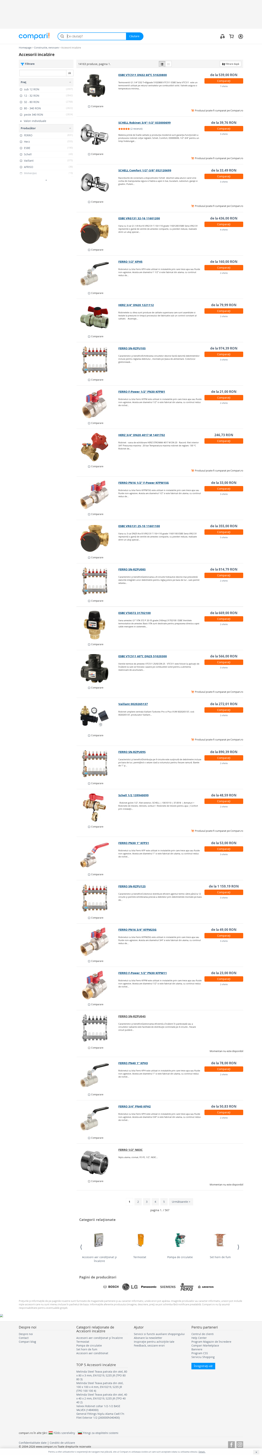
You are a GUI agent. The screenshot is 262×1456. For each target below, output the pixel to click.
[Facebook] (231, 1444)
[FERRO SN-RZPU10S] (97, 360)
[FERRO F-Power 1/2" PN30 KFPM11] (97, 985)
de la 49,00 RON (223, 929)
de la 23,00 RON (223, 973)
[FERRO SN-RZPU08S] (97, 581)
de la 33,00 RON (223, 482)
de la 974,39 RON (223, 348)
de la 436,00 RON (223, 218)
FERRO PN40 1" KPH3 (133, 1063)
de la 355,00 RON (223, 526)
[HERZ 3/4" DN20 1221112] (97, 317)
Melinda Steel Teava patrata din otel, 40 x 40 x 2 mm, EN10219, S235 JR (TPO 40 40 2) (101, 1398)
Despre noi (26, 1334)
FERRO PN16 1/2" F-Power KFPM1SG (143, 483)
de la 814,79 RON (223, 569)
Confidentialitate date (33, 1442)
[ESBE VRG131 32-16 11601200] (97, 230)
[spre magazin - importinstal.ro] (97, 1028)
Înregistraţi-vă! (203, 1366)
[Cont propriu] (240, 36)
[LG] (130, 1287)
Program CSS (199, 1353)
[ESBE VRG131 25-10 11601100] (97, 538)
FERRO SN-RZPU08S (132, 569)
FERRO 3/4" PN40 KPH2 (134, 1106)
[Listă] (162, 64)
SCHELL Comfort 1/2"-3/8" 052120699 (144, 170)
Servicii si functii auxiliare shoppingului (159, 1334)
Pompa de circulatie (180, 1257)
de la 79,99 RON (223, 305)
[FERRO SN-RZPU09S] (97, 764)
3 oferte (224, 133)
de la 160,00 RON (223, 261)
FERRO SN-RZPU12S (132, 886)
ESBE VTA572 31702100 (134, 613)
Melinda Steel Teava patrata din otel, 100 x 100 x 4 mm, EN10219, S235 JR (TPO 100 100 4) (99, 1387)
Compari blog (27, 1341)
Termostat (139, 1257)
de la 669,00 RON (223, 613)
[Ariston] (205, 1287)
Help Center (199, 1338)
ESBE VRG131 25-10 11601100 (139, 526)
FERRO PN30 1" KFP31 (133, 843)
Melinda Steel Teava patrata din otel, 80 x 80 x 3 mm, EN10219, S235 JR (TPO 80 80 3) (101, 1375)
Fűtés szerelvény (64, 1433)
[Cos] (231, 36)
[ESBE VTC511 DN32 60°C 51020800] (97, 87)
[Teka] (186, 1287)
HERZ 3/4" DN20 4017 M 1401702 (141, 435)
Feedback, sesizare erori (149, 1345)
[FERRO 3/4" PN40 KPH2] (97, 1118)
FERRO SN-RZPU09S (132, 752)
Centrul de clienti (202, 1334)
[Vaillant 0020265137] (97, 716)
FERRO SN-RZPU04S (132, 1016)
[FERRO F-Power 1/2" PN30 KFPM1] (97, 403)
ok (69, 73)
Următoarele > (181, 1201)
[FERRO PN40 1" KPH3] (97, 1075)
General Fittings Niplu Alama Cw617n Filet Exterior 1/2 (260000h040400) (100, 1415)
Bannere (196, 1349)
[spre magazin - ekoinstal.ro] (97, 447)
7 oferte (224, 86)
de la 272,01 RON (223, 704)
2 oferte (224, 272)
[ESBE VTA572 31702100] (97, 625)
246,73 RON (223, 435)
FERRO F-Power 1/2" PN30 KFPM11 (142, 973)
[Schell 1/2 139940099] (97, 807)
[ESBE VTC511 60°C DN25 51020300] (97, 668)
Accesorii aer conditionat (92, 1353)
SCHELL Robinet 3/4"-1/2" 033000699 (144, 123)
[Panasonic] (149, 1287)
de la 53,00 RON (223, 843)
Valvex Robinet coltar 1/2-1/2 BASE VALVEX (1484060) (98, 1408)
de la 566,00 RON (223, 656)
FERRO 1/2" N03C (130, 1150)
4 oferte (224, 229)
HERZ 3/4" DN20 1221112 (136, 305)
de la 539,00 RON (223, 75)
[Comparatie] (222, 36)
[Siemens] (167, 1287)
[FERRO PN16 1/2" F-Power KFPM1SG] (97, 494)
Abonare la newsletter (148, 1338)
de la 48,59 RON (223, 795)
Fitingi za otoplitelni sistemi (100, 1433)
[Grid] (168, 64)
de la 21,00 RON (223, 391)
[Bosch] (111, 1287)
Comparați (224, 81)
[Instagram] (239, 1444)
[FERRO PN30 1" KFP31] (97, 855)
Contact (24, 1338)
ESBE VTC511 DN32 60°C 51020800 (142, 75)
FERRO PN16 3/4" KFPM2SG (137, 930)
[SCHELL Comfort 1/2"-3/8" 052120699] (97, 182)
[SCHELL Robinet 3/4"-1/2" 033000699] (97, 134)
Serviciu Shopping (203, 1357)
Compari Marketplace (205, 1345)
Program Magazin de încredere (211, 1341)
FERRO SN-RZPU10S (132, 348)
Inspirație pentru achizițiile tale (154, 1341)
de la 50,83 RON (223, 1106)
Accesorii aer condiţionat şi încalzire (99, 1259)
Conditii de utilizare (62, 1442)
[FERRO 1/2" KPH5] (97, 273)
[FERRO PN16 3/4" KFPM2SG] (97, 941)
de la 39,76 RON (223, 122)
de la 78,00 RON (223, 1063)
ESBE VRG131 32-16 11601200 (139, 218)
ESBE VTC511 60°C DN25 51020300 (142, 656)
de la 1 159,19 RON (224, 886)
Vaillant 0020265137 (133, 704)
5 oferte (224, 537)
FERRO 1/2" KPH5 (130, 262)
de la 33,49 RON (223, 170)
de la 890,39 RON (223, 752)
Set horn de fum (220, 1257)
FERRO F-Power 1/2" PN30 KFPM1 (141, 392)
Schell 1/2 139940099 (133, 795)
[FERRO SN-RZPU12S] (97, 898)
